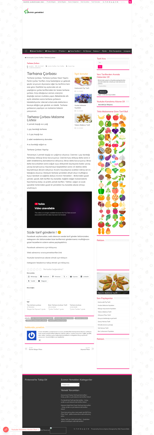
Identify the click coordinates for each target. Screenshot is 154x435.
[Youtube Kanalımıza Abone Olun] (6, 429)
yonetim (31, 66)
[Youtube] (113, 2)
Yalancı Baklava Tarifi (82, 125)
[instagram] (115, 2)
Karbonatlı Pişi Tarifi (82, 88)
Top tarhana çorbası (34, 305)
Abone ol (103, 92)
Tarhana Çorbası (75, 305)
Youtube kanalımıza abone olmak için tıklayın (47, 257)
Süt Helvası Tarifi (103, 328)
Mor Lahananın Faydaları (106, 331)
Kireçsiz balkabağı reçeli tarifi (107, 318)
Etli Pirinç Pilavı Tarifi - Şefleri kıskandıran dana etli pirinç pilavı (76, 414)
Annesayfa (30, 57)
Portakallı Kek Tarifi (67, 400)
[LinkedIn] (111, 2)
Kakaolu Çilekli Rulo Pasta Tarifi (71, 405)
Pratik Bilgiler (51, 2)
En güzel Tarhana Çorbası (64, 318)
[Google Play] (117, 2)
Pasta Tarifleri (75, 51)
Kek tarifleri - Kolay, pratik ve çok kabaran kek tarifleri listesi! (76, 407)
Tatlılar (62, 51)
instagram (127, 51)
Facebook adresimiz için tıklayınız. (42, 247)
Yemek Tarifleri (26, 51)
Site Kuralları (85, 2)
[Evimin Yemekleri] (34, 10)
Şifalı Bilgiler (62, 2)
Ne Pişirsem (87, 51)
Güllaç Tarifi (64, 419)
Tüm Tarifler (60, 66)
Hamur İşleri (51, 51)
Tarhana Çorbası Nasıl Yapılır (36, 320)
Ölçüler (104, 51)
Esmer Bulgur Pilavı (35, 348)
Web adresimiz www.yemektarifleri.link (44, 252)
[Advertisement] (77, 31)
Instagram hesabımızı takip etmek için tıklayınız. (48, 263)
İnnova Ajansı (103, 429)
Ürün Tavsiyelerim (115, 51)
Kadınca (96, 51)
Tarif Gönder (95, 2)
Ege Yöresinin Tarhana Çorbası (42, 318)
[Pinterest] (109, 2)
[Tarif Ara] (130, 1)
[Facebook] (105, 2)
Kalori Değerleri (73, 2)
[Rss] (103, 2)
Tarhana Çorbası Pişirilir (57, 320)
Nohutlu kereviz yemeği (105, 325)
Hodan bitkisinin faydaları (106, 305)
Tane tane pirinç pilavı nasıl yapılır (71, 412)
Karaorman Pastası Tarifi (69, 395)
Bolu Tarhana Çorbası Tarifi (57, 305)
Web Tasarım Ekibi (123, 429)
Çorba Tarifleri (39, 57)
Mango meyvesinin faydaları (107, 308)
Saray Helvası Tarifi (104, 321)
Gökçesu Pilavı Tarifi (104, 315)
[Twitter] (107, 2)
